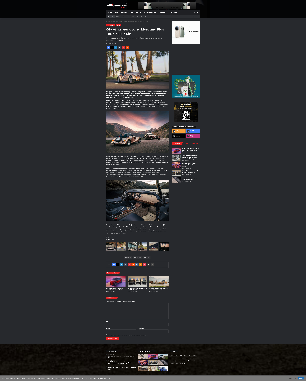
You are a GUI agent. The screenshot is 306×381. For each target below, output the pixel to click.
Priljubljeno (177, 143)
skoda (184, 360)
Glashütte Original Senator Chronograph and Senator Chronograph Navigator (190, 157)
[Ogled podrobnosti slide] (186, 32)
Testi (116, 12)
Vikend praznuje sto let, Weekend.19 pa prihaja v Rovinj (189, 164)
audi (172, 355)
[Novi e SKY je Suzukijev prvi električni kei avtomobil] (163, 368)
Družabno (124, 12)
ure (177, 363)
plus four (138, 257)
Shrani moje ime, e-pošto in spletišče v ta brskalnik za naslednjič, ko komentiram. (128, 335)
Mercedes (180, 358)
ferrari (181, 355)
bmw (176, 355)
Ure (132, 12)
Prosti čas (162, 12)
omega (186, 358)
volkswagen (182, 363)
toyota (172, 363)
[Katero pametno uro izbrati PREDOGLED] (143, 356)
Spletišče (141, 328)
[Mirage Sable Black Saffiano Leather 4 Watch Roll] (176, 180)
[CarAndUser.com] (116, 5)
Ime (107, 321)
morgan (128, 257)
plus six (147, 257)
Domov (109, 21)
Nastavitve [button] (291, 378)
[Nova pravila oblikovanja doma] (153, 368)
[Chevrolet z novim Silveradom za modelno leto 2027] (137, 281)
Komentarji (195, 143)
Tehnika (138, 12)
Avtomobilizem (119, 21)
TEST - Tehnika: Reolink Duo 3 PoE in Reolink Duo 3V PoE (130, 16)
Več (296, 378)
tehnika (189, 360)
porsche (192, 358)
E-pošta (108, 328)
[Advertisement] (186, 59)
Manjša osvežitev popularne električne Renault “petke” (114, 289)
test (194, 360)
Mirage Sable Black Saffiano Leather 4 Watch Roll (190, 178)
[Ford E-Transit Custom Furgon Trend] (163, 356)
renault (172, 360)
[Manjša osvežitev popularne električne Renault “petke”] (116, 281)
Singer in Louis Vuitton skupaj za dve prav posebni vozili (158, 289)
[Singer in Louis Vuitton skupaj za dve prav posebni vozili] (159, 281)
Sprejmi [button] (301, 378)
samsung (178, 360)
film (185, 355)
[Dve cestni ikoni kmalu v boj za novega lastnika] (143, 368)
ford (189, 355)
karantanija (173, 358)
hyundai (194, 355)
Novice (109, 12)
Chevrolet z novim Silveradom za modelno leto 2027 (137, 289)
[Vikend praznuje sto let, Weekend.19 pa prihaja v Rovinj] (176, 165)
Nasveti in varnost (150, 12)
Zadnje (186, 143)
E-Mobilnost (173, 12)
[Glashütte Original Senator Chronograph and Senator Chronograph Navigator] (176, 158)
